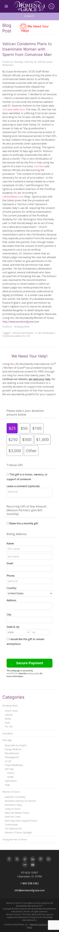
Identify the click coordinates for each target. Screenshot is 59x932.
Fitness (10, 772)
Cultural (8, 714)
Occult (8, 761)
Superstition (11, 780)
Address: (12, 600)
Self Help (9, 768)
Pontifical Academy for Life (16, 335)
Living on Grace (12, 808)
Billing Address (16, 534)
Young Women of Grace (14, 839)
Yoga (7, 784)
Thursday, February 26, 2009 (28, 61)
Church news (11, 710)
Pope (7, 722)
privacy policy (33, 673)
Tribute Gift (14, 465)
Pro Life (9, 726)
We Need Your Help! (35, 28)
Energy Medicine (13, 749)
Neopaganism (12, 757)
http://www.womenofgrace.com (20, 321)
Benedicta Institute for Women (20, 800)
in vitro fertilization (45, 332)
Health (10, 776)
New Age (7, 740)
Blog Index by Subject (16, 745)
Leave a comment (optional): (23, 486)
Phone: (11, 575)
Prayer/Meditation (14, 765)
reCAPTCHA (12, 673)
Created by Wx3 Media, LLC (16, 924)
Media (8, 718)
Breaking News (22, 326)
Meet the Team (13, 816)
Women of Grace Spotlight (18, 832)
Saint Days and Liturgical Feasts (21, 820)
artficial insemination (23, 332)
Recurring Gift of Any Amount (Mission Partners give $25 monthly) (26, 510)
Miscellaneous (12, 753)
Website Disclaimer (38, 924)
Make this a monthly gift (23, 523)
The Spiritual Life (13, 828)
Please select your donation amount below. (25, 412)
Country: (12, 588)
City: (9, 614)
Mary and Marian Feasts (17, 812)
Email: (10, 563)
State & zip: (13, 627)
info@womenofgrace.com (29, 890)
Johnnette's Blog (13, 804)
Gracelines (7, 733)
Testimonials (11, 824)
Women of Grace (11, 791)
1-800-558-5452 (29, 883)
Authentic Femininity (15, 796)
